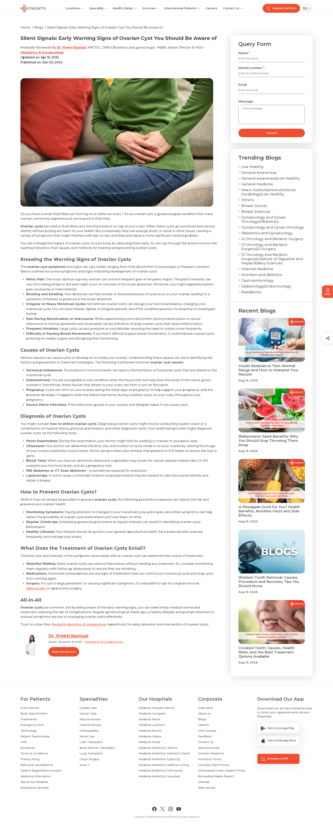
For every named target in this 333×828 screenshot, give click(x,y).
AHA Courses (207, 730)
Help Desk (205, 708)
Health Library (123, 8)
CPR (23, 742)
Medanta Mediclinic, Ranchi (158, 748)
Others (247, 200)
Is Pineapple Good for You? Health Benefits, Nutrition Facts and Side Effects (269, 511)
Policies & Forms (209, 759)
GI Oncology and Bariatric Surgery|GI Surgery (264, 247)
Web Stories (206, 787)
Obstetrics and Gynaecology (267, 233)
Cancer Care (88, 713)
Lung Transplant (91, 753)
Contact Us (231, 8)
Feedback (205, 736)
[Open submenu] (106, 8)
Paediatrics (251, 292)
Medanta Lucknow (152, 725)
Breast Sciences (255, 211)
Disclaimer (27, 748)
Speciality (96, 8)
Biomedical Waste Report (216, 776)
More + (84, 765)
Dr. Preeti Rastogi (71, 47)
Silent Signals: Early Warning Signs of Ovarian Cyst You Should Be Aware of (105, 27)
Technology (28, 730)
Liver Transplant (91, 742)
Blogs (38, 27)
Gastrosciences (90, 725)
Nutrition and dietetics (261, 275)
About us (204, 713)
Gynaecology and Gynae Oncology (272, 227)
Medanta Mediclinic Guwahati (159, 776)
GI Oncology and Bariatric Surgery (272, 239)
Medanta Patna (149, 719)
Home (25, 27)
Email (242, 85)
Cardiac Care (88, 708)
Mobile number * (251, 68)
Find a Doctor (29, 708)
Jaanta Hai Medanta (34, 782)
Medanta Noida (149, 742)
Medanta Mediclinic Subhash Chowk (164, 753)
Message (245, 101)
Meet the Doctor (64, 651)
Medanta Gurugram (152, 713)
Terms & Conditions (34, 753)
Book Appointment (33, 713)
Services (148, 8)
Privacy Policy (30, 759)
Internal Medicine (257, 269)
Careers (211, 8)
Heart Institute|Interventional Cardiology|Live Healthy (268, 192)
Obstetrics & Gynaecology (42, 52)
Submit (272, 132)
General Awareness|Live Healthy (270, 178)
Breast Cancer (254, 206)
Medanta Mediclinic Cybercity (159, 759)
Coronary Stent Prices (213, 765)
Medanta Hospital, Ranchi (157, 708)
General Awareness (258, 173)
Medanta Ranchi (150, 730)
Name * (244, 53)
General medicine (257, 184)
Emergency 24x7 (32, 725)
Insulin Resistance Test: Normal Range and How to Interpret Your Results (268, 370)
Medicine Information (35, 776)
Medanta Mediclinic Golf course (161, 770)
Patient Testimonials (35, 736)
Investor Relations (211, 753)
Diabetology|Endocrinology (266, 286)
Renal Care (87, 736)
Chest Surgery (89, 759)
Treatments (28, 719)
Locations (73, 8)
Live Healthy (252, 167)
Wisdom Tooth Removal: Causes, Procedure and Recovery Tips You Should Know (268, 581)
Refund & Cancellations (36, 765)
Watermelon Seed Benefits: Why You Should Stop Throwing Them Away (268, 440)
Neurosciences (90, 719)
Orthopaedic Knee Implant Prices (221, 770)
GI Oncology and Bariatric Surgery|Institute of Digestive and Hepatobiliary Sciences (272, 259)
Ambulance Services (34, 787)
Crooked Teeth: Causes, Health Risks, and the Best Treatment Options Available (266, 652)
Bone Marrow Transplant (97, 748)
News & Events (208, 748)
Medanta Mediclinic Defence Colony (164, 765)
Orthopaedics (89, 730)
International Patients (180, 8)
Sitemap (204, 782)
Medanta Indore (150, 736)
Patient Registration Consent (40, 770)
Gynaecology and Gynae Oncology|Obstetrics (263, 219)
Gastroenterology (257, 280)
